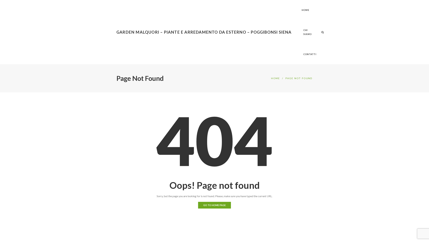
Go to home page (214, 205)
